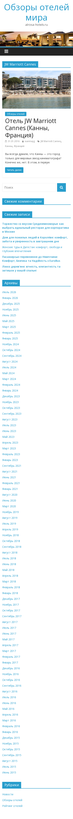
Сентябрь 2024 (11, 356)
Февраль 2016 (11, 726)
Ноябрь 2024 (10, 344)
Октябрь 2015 (11, 749)
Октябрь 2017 (11, 610)
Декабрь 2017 (11, 599)
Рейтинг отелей (12, 806)
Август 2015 (9, 761)
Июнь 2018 (9, 564)
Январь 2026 (10, 298)
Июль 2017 (9, 628)
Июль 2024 (9, 367)
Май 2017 (8, 639)
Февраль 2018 (11, 587)
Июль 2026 (9, 292)
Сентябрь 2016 (11, 685)
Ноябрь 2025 (10, 309)
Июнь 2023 (9, 431)
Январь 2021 (10, 489)
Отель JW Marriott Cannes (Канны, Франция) (30, 128)
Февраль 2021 (11, 483)
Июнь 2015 (9, 772)
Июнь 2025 (9, 315)
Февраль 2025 (11, 332)
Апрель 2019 (10, 529)
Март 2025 (9, 327)
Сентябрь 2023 (11, 413)
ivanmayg (30, 141)
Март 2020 (9, 506)
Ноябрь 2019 (10, 512)
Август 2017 (9, 622)
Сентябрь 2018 (11, 546)
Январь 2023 (10, 460)
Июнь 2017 (9, 633)
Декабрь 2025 (11, 303)
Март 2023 (9, 448)
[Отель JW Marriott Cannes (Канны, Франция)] (36, 73)
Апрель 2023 (10, 442)
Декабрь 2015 (11, 737)
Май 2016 (8, 709)
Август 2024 (9, 361)
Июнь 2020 (9, 500)
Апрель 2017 (10, 645)
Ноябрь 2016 (10, 674)
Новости (7, 794)
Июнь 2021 (9, 477)
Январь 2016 (10, 732)
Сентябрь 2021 (11, 465)
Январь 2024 (10, 390)
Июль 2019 (9, 523)
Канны (8, 146)
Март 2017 (9, 651)
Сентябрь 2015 (11, 755)
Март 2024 (9, 379)
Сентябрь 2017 (11, 616)
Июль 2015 (9, 766)
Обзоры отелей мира (36, 12)
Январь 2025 (10, 338)
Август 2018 (9, 552)
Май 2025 (8, 321)
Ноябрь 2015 (10, 743)
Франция (19, 146)
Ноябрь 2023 (10, 402)
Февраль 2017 (11, 656)
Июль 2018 (9, 558)
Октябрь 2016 (11, 680)
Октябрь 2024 (11, 350)
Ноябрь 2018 (10, 535)
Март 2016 (9, 720)
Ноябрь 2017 (10, 604)
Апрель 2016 (10, 714)
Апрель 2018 (10, 575)
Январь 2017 (10, 662)
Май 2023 (8, 437)
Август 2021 (9, 471)
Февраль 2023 (11, 454)
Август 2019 (9, 518)
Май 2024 (8, 373)
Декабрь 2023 (11, 396)
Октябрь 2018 (11, 541)
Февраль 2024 (11, 384)
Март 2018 (9, 581)
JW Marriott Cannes (51, 141)
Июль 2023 (9, 425)
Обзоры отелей (16, 114)
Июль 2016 (9, 697)
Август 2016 (9, 691)
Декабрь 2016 (11, 668)
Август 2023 (9, 419)
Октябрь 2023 (11, 408)
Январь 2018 (10, 593)
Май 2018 (8, 570)
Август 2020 (9, 494)
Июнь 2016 (9, 703)
